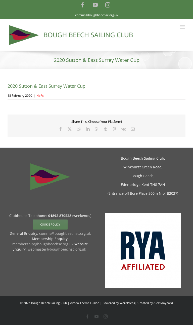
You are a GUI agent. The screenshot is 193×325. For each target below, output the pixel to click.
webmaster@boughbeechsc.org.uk (57, 249)
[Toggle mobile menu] (182, 27)
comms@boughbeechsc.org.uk (96, 15)
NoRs (40, 95)
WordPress (127, 303)
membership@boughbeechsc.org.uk (42, 244)
